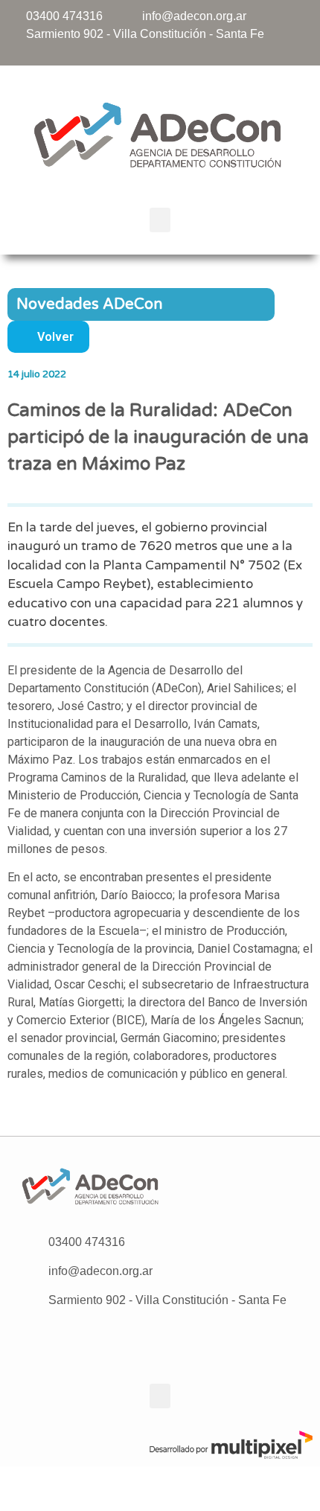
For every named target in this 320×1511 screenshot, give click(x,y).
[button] (160, 220)
